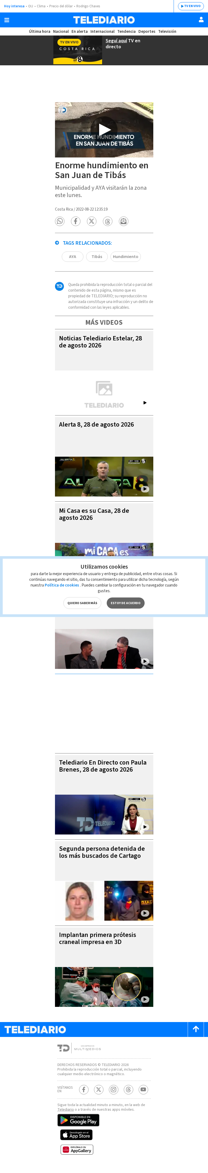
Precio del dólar (61, 6)
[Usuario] (201, 19)
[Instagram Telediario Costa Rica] (113, 1089)
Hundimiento (125, 257)
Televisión (167, 31)
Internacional (102, 31)
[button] (59, 221)
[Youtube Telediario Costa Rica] (143, 1089)
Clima (41, 6)
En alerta (80, 31)
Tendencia (126, 31)
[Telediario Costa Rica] (104, 19)
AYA (72, 257)
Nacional (61, 31)
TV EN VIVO (192, 6)
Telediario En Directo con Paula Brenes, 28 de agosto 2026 (103, 766)
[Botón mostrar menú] (6, 20)
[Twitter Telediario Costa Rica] (98, 1089)
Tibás (97, 257)
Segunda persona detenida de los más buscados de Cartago (102, 852)
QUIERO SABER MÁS (82, 603)
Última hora (39, 31)
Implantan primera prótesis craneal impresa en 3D (97, 938)
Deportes (146, 31)
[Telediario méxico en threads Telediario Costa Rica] (128, 1089)
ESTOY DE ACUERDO (126, 603)
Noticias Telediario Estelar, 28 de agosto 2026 (100, 342)
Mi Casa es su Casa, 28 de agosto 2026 (94, 514)
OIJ (30, 6)
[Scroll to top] (196, 1029)
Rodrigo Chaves (88, 6)
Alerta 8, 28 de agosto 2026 (96, 424)
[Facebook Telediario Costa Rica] (84, 1089)
